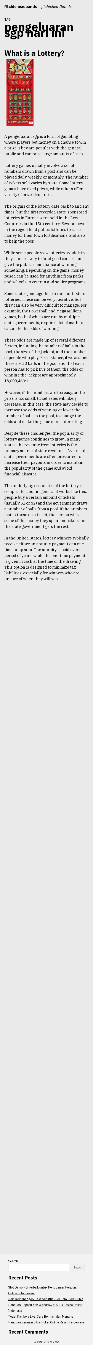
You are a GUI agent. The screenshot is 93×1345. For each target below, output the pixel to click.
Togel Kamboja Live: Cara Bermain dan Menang (40, 1316)
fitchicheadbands (20, 6)
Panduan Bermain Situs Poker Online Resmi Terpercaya (46, 1322)
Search (13, 1261)
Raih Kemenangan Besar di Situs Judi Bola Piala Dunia (45, 1299)
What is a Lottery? (34, 53)
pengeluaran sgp (23, 136)
